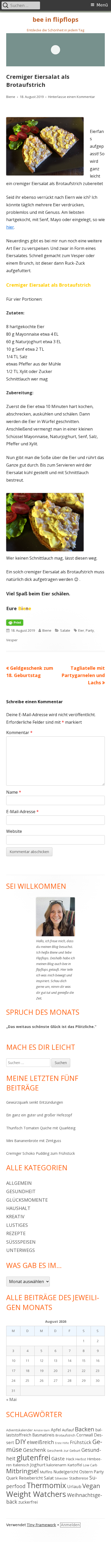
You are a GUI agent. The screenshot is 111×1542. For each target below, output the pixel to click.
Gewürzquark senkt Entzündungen (34, 1102)
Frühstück (80, 1442)
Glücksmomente (27, 1200)
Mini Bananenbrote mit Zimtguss (33, 1140)
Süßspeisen (21, 1242)
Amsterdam (42, 1430)
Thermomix (46, 1485)
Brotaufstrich (65, 1435)
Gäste (58, 1458)
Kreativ (15, 1216)
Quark (12, 1478)
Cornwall (84, 1435)
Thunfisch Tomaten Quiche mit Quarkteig (40, 1127)
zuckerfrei (28, 1502)
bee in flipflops (55, 20)
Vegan (91, 1486)
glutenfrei (33, 1457)
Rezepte (16, 1233)
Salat (49, 1478)
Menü (102, 5)
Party (90, 630)
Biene (10, 96)
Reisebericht (31, 1478)
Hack (70, 1458)
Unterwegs (20, 1250)
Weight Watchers (36, 1494)
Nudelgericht (65, 1472)
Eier (81, 630)
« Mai (11, 1399)
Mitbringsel (22, 1471)
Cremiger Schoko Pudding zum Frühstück (40, 1153)
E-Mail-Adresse (22, 811)
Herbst (80, 1459)
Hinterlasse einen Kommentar (71, 96)
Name (13, 792)
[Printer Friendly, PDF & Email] (14, 622)
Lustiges (17, 1225)
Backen (84, 1429)
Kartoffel (74, 1464)
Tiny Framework (41, 1525)
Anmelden (70, 1525)
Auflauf (68, 1429)
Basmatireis (43, 1435)
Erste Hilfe (62, 1443)
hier (10, 227)
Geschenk (34, 1449)
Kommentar (19, 732)
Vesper (12, 640)
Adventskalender (19, 1430)
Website (14, 831)
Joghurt (37, 1465)
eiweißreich (40, 1442)
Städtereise (78, 1478)
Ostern (86, 1472)
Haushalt (18, 1208)
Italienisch (21, 1464)
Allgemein (19, 1183)
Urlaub (74, 1486)
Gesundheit (21, 1191)
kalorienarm (56, 1464)
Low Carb (90, 1465)
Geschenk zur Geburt (63, 1450)
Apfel (56, 1430)
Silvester (61, 1478)
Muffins (46, 1471)
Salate (65, 630)
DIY (20, 1441)
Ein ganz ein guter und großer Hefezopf (39, 1115)
